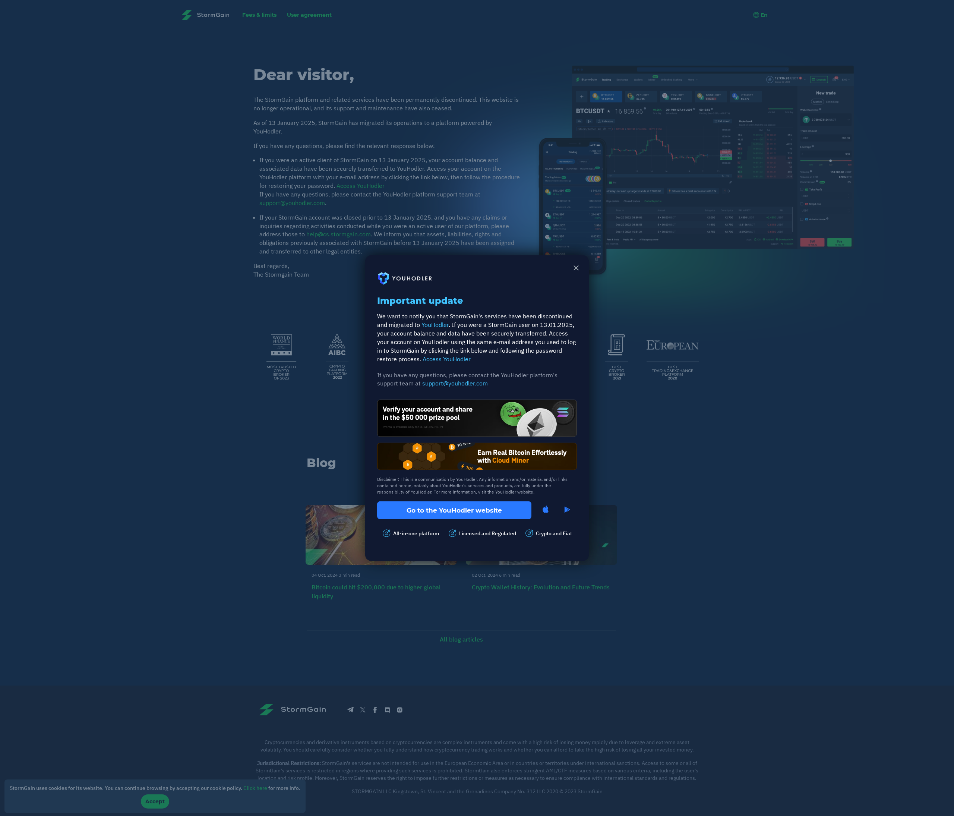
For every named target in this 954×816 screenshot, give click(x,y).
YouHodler (435, 324)
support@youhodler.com (455, 383)
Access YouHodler (447, 358)
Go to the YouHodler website (454, 510)
